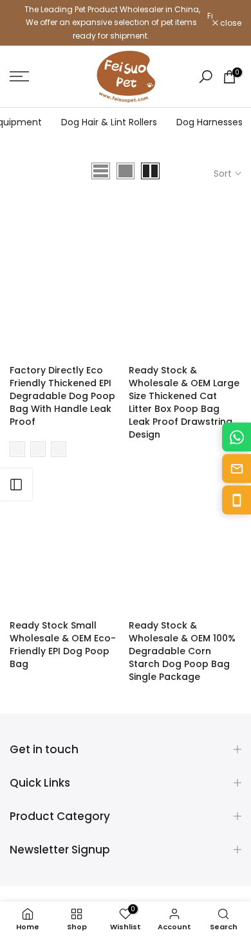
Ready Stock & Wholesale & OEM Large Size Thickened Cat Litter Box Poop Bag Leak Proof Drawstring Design (184, 402)
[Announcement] (111, 22)
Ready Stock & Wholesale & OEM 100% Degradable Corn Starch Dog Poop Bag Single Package (182, 651)
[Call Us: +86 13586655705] (236, 500)
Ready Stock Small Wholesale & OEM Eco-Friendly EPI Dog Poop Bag (63, 644)
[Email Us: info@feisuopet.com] (236, 468)
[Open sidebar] (16, 485)
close (229, 23)
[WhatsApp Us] (236, 437)
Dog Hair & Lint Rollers (109, 122)
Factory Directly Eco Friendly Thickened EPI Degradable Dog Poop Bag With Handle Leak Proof (62, 396)
